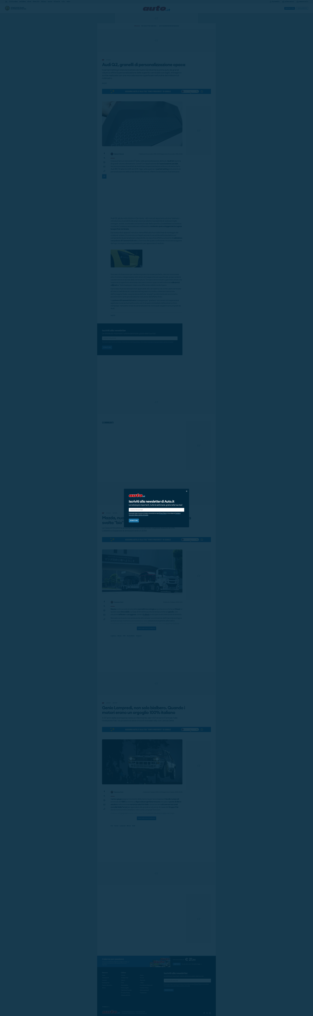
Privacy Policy (162, 513)
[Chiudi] (186, 491)
